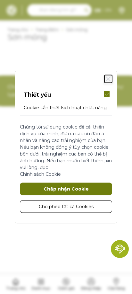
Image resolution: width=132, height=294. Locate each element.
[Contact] (120, 249)
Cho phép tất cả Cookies (66, 206)
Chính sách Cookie (40, 174)
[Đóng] (108, 79)
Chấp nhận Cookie (66, 189)
